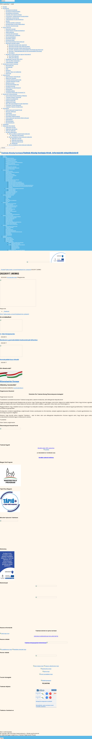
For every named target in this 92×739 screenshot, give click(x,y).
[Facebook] (0, 2)
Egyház (8, 21)
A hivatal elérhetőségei (12, 34)
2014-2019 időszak (14, 56)
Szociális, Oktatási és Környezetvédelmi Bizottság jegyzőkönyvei (26, 49)
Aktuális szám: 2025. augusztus (46, 448)
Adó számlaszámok (11, 115)
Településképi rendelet (12, 62)
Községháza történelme (12, 13)
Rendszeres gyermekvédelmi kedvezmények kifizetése (19, 340)
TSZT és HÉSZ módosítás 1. (13, 61)
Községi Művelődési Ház (12, 84)
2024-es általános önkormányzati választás (20, 137)
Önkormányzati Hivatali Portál (14, 110)
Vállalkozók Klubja (11, 102)
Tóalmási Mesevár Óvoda (12, 81)
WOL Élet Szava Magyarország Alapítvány (17, 103)
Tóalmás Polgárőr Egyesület (13, 97)
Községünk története (11, 10)
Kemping (8, 70)
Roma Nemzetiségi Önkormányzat (15, 42)
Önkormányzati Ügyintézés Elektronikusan (17, 118)
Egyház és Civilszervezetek (10, 94)
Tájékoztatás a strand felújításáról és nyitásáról (18, 269)
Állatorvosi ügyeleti (11, 78)
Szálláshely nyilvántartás (12, 18)
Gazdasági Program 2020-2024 (14, 59)
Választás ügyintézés (17, 140)
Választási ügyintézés (11, 129)
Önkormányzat (7, 27)
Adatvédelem (9, 119)
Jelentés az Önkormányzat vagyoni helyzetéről (18, 54)
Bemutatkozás (10, 65)
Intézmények (6, 75)
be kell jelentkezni (18, 388)
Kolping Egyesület (10, 100)
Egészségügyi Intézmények (13, 76)
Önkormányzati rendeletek (13, 35)
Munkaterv (12, 53)
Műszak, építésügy (11, 111)
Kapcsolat (8, 73)
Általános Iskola (10, 83)
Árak (7, 68)
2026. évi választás (11, 130)
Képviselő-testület (11, 29)
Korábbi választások (11, 132)
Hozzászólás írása (12, 277)
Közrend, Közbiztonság (12, 26)
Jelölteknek (15, 143)
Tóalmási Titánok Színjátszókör (14, 107)
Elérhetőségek (10, 121)
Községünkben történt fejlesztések (15, 24)
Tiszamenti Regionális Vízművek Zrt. (15, 92)
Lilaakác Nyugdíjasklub (12, 99)
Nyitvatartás (9, 67)
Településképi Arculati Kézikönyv (15, 19)
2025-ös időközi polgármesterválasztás (19, 134)
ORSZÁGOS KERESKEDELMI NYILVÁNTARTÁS (46, 636)
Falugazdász (9, 89)
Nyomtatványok (10, 122)
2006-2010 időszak (14, 57)
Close (2, 738)
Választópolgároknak (17, 142)
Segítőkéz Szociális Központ (13, 88)
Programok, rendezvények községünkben (17, 16)
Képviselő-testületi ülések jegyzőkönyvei (19, 48)
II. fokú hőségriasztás (7, 334)
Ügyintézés (6, 108)
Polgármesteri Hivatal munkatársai (15, 30)
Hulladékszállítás (10, 91)
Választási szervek (11, 127)
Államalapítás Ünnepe (9, 381)
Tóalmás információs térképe (14, 15)
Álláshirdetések (10, 32)
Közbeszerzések (10, 40)
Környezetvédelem (11, 37)
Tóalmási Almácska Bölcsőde (13, 80)
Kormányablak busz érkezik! (9, 359)
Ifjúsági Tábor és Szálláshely (13, 72)
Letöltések (6, 124)
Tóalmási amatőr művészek (13, 22)
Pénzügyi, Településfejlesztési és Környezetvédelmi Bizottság (25, 51)
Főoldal (5, 7)
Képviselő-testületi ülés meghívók (18, 45)
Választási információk (9, 126)
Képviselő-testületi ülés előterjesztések (19, 46)
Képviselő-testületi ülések (13, 43)
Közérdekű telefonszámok (13, 116)
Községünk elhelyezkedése (13, 11)
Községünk (6, 8)
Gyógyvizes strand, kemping (10, 64)
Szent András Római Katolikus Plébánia (16, 95)
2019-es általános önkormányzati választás (20, 145)
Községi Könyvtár (10, 86)
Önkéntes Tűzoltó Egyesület (13, 105)
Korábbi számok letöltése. (46, 457)
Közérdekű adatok (11, 38)
